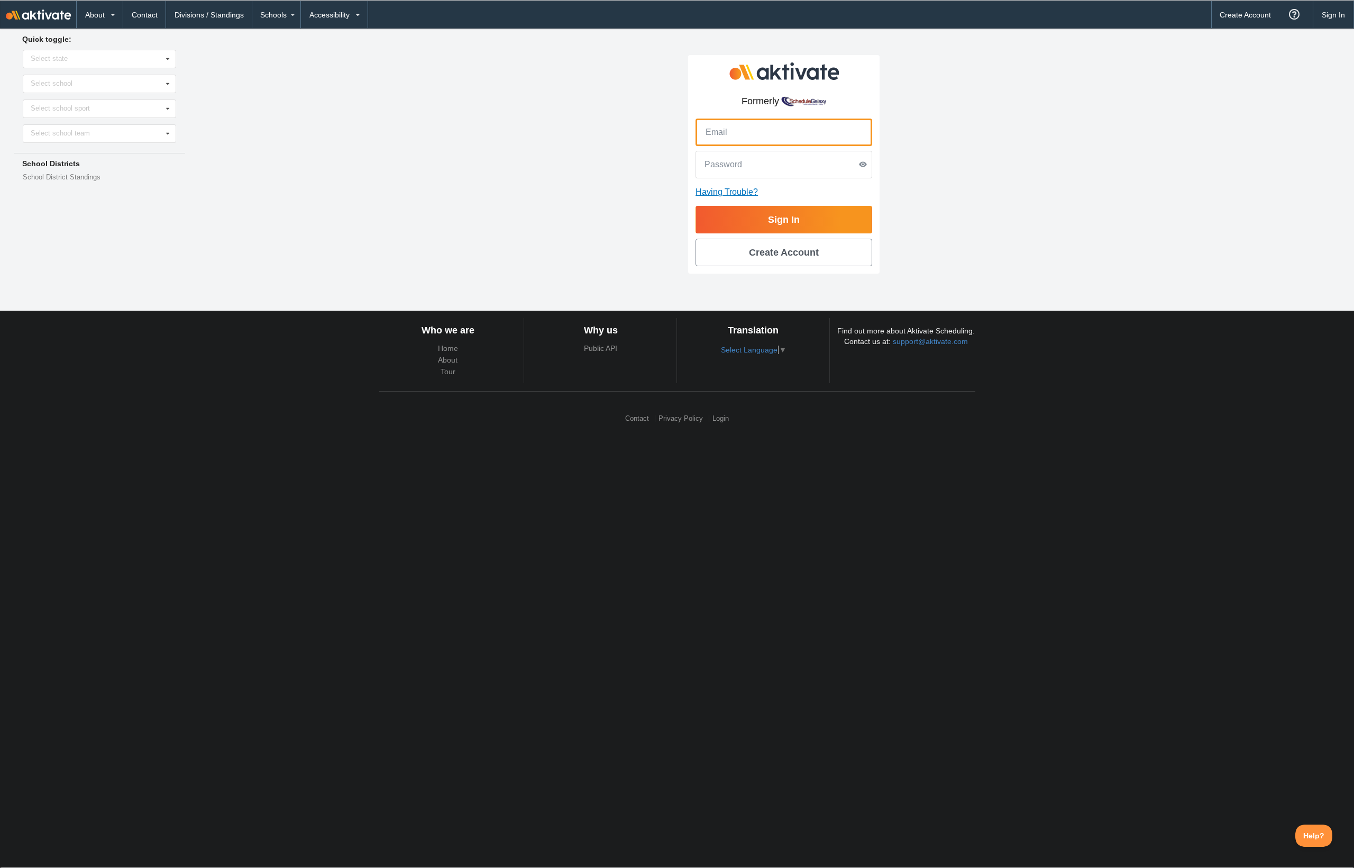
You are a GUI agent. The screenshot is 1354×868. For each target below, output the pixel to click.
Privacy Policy (680, 418)
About (448, 360)
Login (720, 418)
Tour (448, 371)
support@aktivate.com (930, 341)
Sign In (1333, 15)
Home (448, 348)
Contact (145, 15)
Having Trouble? (727, 191)
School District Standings (61, 177)
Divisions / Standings (209, 15)
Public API (600, 348)
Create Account (1245, 15)
